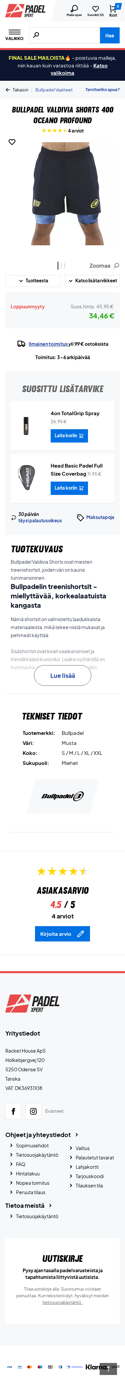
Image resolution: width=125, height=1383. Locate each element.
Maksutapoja (100, 517)
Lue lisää (62, 675)
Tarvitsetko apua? (102, 89)
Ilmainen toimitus (48, 344)
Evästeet (54, 1111)
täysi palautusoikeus (40, 520)
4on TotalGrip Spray (75, 413)
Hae (109, 35)
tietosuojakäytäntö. (62, 1302)
